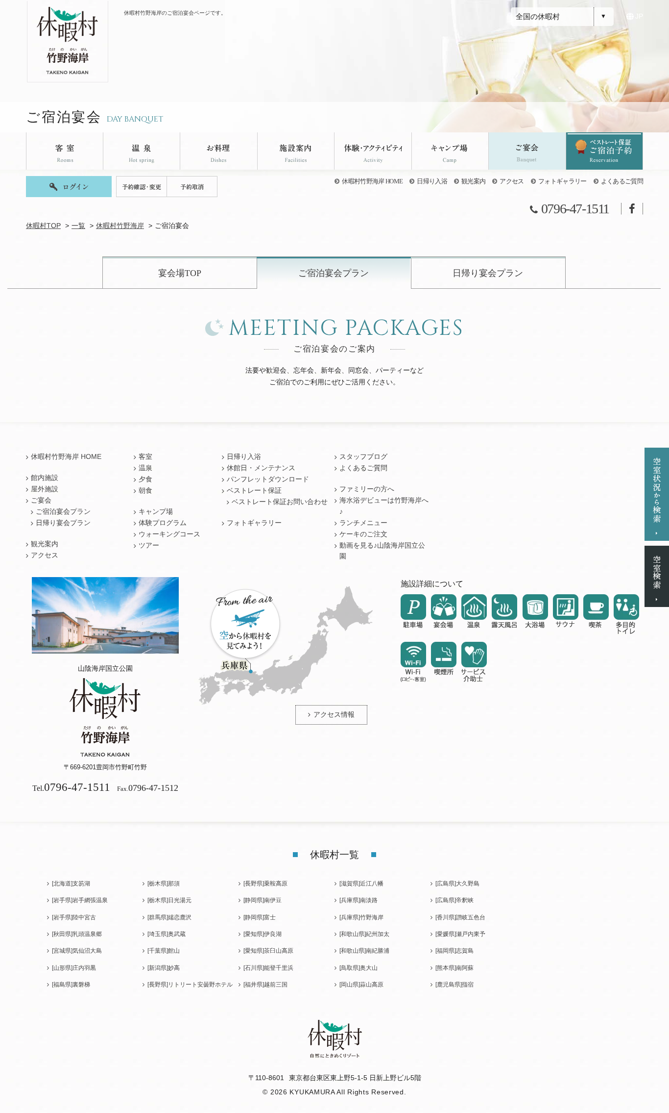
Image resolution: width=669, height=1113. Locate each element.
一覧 (78, 225)
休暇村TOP (43, 225)
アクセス (512, 181)
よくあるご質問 (622, 181)
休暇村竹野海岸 (120, 225)
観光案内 (473, 181)
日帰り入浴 (432, 181)
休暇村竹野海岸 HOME (372, 181)
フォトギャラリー (562, 181)
